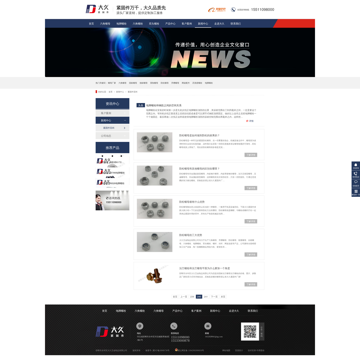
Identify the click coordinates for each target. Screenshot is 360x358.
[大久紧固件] (113, 338)
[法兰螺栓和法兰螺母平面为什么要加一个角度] (154, 275)
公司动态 (106, 135)
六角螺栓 (138, 23)
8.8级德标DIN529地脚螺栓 (111, 178)
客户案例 (187, 23)
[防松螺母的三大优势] (154, 242)
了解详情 (250, 154)
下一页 (214, 296)
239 (192, 296)
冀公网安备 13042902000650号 (191, 350)
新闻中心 (203, 23)
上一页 (183, 296)
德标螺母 (144, 82)
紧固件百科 (133, 91)
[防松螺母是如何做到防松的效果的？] (154, 142)
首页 (91, 23)
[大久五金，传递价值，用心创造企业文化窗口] (180, 76)
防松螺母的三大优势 (190, 235)
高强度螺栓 (197, 82)
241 (206, 296)
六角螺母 (105, 23)
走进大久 (219, 23)
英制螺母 (154, 82)
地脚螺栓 (121, 23)
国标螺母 (133, 82)
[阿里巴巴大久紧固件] (217, 11)
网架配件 (186, 82)
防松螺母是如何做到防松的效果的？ (199, 135)
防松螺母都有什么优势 (192, 201)
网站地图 (226, 350)
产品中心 (170, 23)
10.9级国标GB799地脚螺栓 (111, 168)
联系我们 (236, 23)
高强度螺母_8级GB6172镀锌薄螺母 (115, 157)
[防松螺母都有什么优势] (154, 209)
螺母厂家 (112, 82)
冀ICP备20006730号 (161, 350)
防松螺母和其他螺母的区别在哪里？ (199, 168)
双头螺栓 (154, 23)
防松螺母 (165, 82)
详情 (251, 120)
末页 (223, 296)
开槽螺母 (175, 82)
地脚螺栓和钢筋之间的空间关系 (164, 105)
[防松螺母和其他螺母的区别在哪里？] (154, 176)
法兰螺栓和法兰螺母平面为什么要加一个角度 (204, 268)
